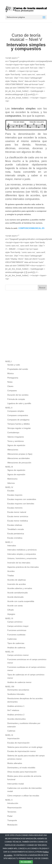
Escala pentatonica (15, 533)
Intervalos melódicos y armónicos (22, 550)
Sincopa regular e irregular (19, 428)
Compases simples (15, 411)
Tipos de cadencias (15, 643)
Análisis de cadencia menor (19, 682)
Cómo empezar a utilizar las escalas (23, 795)
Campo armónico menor (18, 655)
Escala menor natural (16, 512)
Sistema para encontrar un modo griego (24, 747)
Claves (10, 386)
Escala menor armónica (17, 516)
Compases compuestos (17, 415)
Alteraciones (12, 450)
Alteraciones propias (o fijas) (19, 454)
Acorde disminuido (15, 597)
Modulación (12, 825)
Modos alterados (14, 763)
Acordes (11, 571)
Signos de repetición (16, 445)
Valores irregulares (15, 437)
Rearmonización (14, 807)
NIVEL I (8, 361)
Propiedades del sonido (17, 369)
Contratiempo (13, 432)
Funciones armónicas (16, 630)
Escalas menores (14, 508)
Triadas (10, 575)
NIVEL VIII (9, 686)
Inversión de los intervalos (18, 563)
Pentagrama (12, 378)
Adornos (11, 483)
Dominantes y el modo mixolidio (21, 767)
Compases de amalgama (18, 420)
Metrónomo (12, 479)
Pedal (9, 816)
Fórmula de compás (16, 399)
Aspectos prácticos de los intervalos (23, 567)
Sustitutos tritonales (16, 694)
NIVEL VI (9, 618)
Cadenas (11, 731)
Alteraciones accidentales (18, 458)
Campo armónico (14, 622)
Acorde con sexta (15, 605)
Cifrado (10, 610)
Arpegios (11, 614)
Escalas (10, 490)
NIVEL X (8, 800)
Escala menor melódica (17, 521)
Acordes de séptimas (16, 580)
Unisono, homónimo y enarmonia (21, 558)
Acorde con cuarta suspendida (20, 601)
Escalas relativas (14, 525)
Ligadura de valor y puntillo (19, 403)
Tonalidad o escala (15, 529)
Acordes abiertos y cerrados (19, 588)
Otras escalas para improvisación (22, 772)
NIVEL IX (9, 735)
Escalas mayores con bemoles (20, 503)
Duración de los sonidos (17, 395)
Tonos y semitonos (15, 441)
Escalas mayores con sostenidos (21, 499)
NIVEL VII (9, 652)
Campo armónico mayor (18, 626)
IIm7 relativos (13, 710)
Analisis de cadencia (16, 647)
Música (10, 373)
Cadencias (12, 639)
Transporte (12, 820)
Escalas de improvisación (18, 743)
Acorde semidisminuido (17, 593)
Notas (9, 382)
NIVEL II (8, 408)
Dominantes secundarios (18, 690)
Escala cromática (14, 538)
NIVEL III (9, 467)
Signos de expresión (16, 474)
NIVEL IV (9, 487)
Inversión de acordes (16, 584)
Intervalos (11, 545)
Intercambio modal (15, 784)
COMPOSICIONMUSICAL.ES (31, 228)
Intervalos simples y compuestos (21, 554)
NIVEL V (8, 542)
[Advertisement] (26, 328)
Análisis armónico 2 (15, 714)
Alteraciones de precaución (19, 462)
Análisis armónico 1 (15, 706)
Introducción (12, 803)
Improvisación (13, 738)
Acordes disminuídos (16, 719)
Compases (12, 390)
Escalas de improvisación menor (21, 751)
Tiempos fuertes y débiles (18, 424)
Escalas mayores (14, 495)
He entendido (26, 862)
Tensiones (11, 812)
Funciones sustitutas (16, 634)
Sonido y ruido (13, 365)
